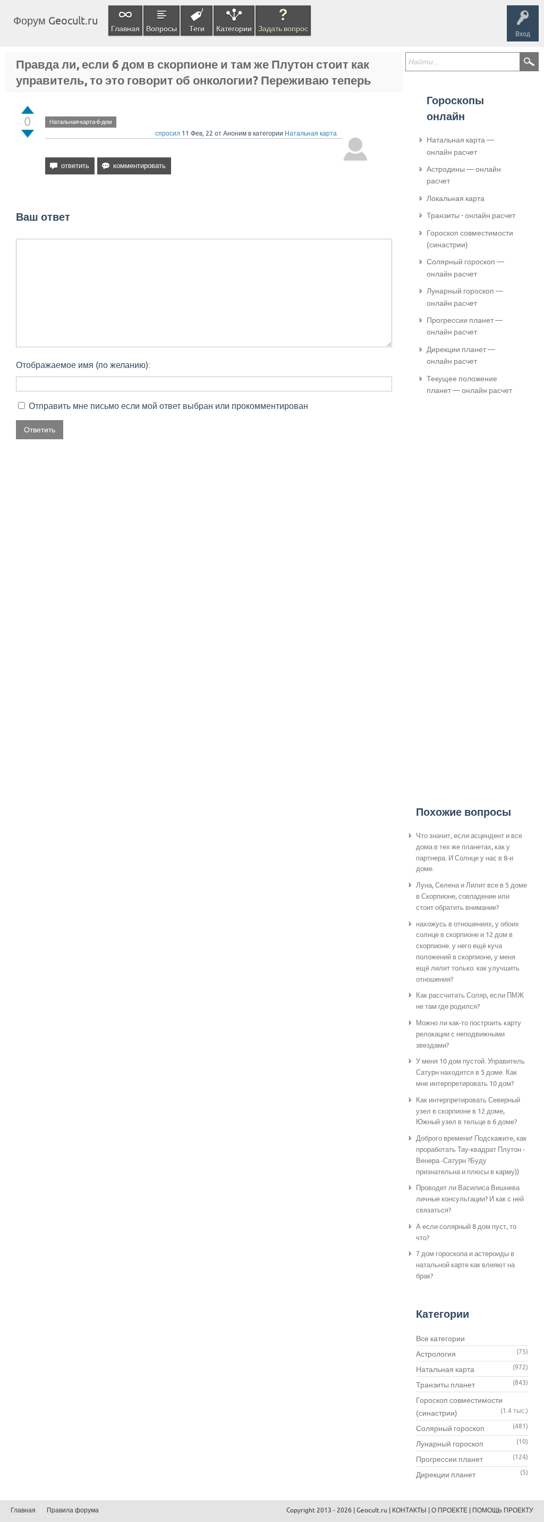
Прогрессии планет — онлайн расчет (465, 326)
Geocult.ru (371, 1510)
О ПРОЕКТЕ (449, 1510)
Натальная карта (311, 133)
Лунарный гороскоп (449, 1444)
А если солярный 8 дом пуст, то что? (466, 1232)
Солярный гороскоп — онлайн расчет (465, 267)
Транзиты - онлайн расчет (471, 215)
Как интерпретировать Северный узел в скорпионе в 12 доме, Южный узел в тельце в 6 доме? (468, 1111)
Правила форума (73, 1510)
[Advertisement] (469, 580)
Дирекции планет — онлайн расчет (461, 355)
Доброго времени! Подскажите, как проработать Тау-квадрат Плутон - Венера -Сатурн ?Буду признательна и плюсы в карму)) (471, 1154)
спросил (167, 133)
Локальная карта (455, 198)
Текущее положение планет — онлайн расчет (469, 384)
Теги (197, 28)
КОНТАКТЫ (409, 1510)
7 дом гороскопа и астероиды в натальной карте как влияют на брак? (465, 1265)
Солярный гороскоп (450, 1428)
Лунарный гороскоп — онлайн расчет (465, 297)
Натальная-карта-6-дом (80, 122)
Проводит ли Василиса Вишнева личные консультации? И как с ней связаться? (470, 1199)
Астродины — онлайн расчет (464, 175)
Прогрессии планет (449, 1459)
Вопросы (161, 28)
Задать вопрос (283, 28)
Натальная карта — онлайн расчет (460, 146)
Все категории (440, 1338)
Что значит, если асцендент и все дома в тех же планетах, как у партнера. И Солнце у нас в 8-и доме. (469, 852)
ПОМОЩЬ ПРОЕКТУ (502, 1510)
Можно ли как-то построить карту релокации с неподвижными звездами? (468, 1034)
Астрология (436, 1354)
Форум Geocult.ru (55, 20)
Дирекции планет (445, 1474)
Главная (125, 28)
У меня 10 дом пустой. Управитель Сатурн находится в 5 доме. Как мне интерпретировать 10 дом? (470, 1072)
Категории (234, 28)
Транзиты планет (445, 1385)
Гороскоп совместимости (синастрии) (470, 239)
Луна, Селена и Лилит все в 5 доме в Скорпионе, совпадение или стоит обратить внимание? (471, 896)
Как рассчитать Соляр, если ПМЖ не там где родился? (470, 1000)
